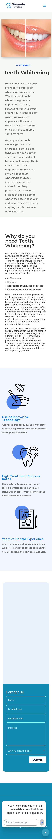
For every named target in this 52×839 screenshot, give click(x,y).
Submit (37, 760)
